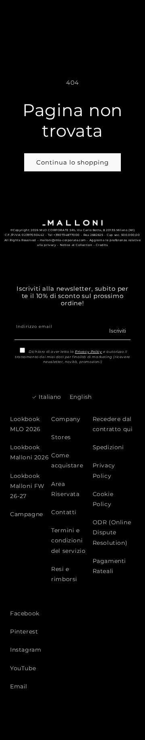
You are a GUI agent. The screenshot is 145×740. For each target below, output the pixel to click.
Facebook (24, 613)
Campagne (26, 514)
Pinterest (24, 631)
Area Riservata (65, 489)
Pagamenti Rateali (109, 566)
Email (18, 686)
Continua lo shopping (72, 162)
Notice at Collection (76, 245)
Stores (61, 437)
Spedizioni (108, 447)
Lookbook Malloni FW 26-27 (27, 486)
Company (65, 419)
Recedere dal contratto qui (113, 424)
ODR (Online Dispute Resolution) (112, 532)
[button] (124, 14)
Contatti (64, 512)
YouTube (23, 668)
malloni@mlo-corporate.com (63, 240)
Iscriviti (117, 331)
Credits (102, 245)
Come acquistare (67, 460)
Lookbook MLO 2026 (25, 424)
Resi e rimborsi (64, 574)
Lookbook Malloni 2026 (29, 452)
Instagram (25, 649)
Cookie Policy (103, 499)
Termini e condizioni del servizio (68, 540)
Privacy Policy (88, 352)
